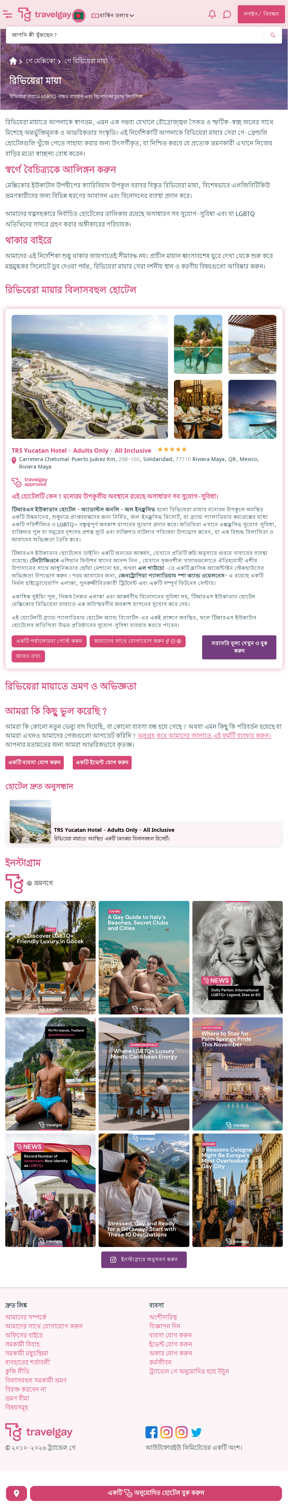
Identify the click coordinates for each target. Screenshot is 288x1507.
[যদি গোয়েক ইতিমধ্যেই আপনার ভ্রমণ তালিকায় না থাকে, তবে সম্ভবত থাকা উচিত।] (50, 957)
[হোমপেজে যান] (45, 14)
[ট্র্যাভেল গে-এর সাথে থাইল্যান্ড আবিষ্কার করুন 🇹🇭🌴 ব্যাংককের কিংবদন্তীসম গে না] (50, 1074)
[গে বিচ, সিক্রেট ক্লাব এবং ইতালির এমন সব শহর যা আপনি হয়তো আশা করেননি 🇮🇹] (144, 957)
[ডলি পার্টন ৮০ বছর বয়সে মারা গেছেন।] (237, 957)
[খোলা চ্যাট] (227, 14)
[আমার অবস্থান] (16, 1493)
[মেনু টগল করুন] (7, 14)
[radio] (160, 450)
